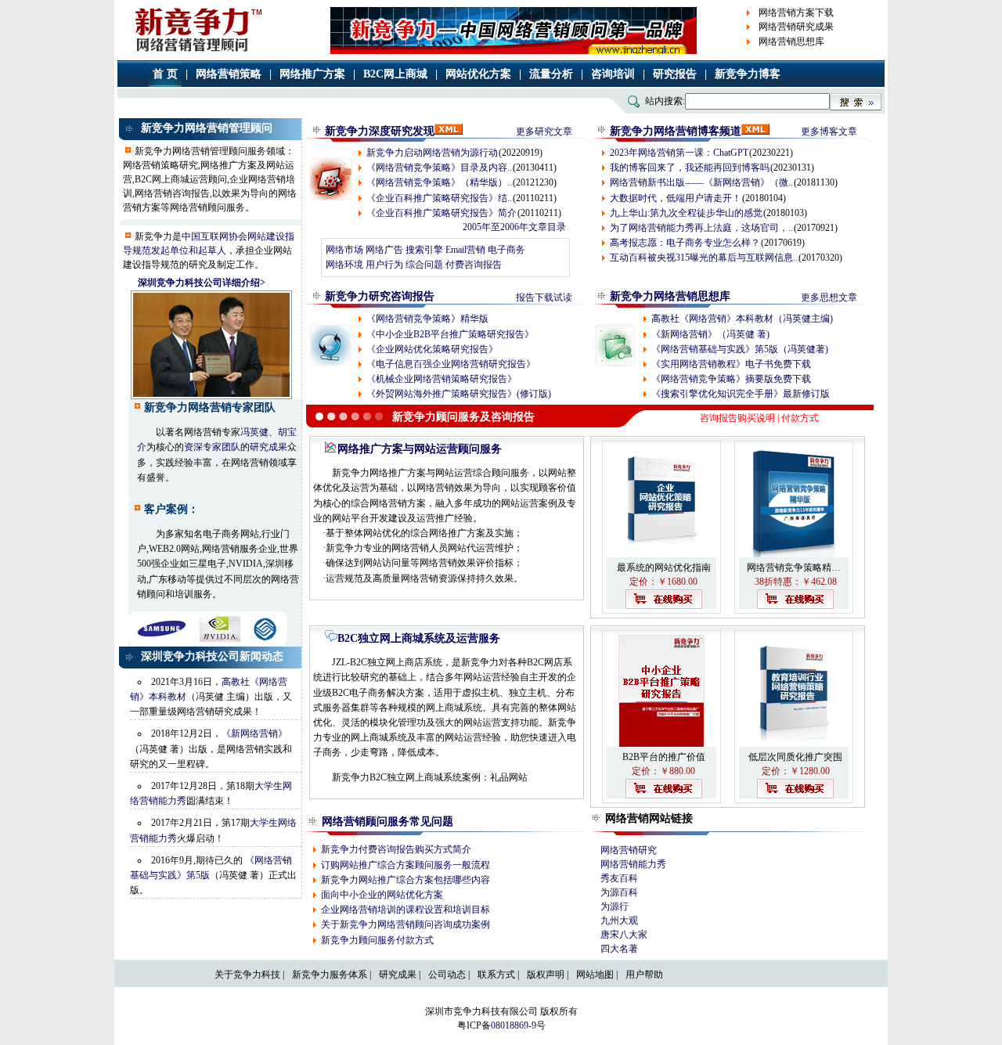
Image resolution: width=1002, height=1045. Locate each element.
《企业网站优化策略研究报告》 (432, 349)
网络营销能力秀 (633, 864)
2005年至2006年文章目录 (514, 227)
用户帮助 (644, 974)
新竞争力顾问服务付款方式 (377, 940)
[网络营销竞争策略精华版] (794, 554)
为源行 (614, 906)
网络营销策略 (228, 74)
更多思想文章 (829, 297)
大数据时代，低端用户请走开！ (675, 198)
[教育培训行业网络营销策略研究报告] (794, 743)
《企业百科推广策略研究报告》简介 (441, 212)
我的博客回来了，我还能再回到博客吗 (690, 167)
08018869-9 (513, 1025)
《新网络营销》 (254, 733)
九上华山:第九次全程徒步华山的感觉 (686, 212)
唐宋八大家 (623, 934)
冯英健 (254, 432)
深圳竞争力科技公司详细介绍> (201, 282)
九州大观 (619, 920)
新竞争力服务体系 (329, 974)
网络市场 (344, 249)
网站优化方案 (478, 74)
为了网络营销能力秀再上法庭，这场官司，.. (701, 227)
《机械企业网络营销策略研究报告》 (441, 378)
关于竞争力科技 (247, 974)
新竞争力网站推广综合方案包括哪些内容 (405, 879)
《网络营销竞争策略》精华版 (427, 318)
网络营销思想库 (791, 41)
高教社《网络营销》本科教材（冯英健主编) (742, 318)
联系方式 (496, 974)
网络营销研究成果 (796, 26)
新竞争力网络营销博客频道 (675, 131)
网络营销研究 (628, 850)
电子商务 (506, 249)
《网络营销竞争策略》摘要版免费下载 (731, 378)
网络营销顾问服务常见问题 (387, 821)
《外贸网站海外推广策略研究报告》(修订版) (458, 393)
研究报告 (675, 74)
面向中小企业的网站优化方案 (382, 894)
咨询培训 (613, 74)
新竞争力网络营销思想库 (670, 296)
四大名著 (619, 948)
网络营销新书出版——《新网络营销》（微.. (701, 182)
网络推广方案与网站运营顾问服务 (419, 449)
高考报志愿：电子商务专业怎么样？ (685, 242)
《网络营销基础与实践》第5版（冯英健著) (739, 349)
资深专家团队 (212, 446)
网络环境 (344, 264)
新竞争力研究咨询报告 (379, 296)
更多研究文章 (544, 131)
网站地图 (595, 974)
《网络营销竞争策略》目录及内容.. (439, 167)
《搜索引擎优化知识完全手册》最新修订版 (740, 393)
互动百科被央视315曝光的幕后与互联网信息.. (704, 257)
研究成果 (268, 446)
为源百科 (619, 892)
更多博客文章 (829, 131)
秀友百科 (619, 878)
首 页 (165, 74)
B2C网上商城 (395, 74)
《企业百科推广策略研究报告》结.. (439, 198)
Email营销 (465, 249)
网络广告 (384, 249)
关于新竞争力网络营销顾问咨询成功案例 (405, 924)
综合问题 (424, 264)
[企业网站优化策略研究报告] (661, 554)
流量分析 (551, 74)
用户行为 (384, 264)
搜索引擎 (424, 249)
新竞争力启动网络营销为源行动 (432, 152)
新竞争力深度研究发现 (379, 131)
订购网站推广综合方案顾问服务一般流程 (405, 864)
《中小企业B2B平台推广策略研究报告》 (450, 334)
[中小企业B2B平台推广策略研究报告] (661, 743)
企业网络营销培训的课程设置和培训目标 (405, 909)
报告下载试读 (544, 297)
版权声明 (545, 974)
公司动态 (447, 974)
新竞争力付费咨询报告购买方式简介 (396, 849)
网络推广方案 (312, 74)
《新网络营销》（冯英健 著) (710, 334)
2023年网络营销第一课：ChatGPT (679, 152)
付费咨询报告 (473, 264)
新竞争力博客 (747, 74)
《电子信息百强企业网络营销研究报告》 (450, 364)
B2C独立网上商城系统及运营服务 (418, 638)
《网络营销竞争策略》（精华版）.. (439, 182)
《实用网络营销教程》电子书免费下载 (731, 364)
